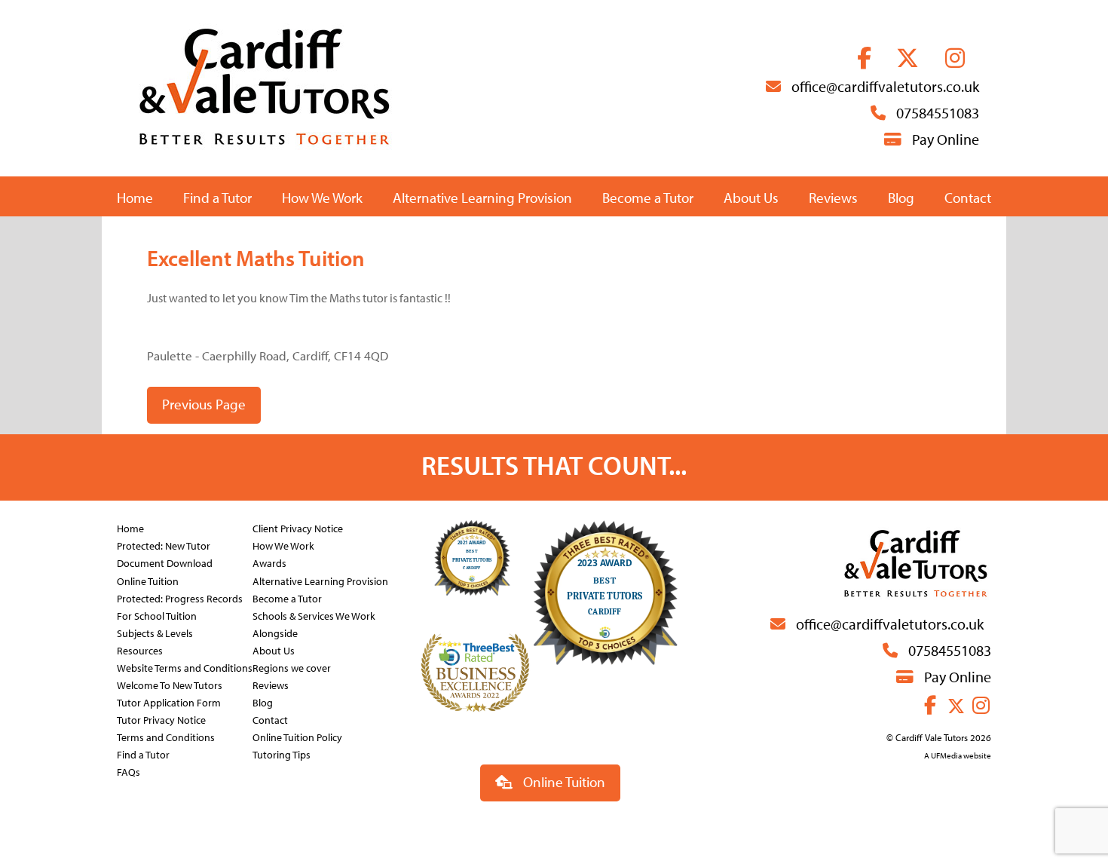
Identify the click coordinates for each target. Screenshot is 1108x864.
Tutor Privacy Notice (161, 719)
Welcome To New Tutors (169, 685)
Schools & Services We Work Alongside (314, 624)
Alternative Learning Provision (482, 197)
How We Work (322, 197)
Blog (901, 197)
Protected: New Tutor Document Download (165, 554)
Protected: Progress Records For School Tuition (180, 607)
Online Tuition (148, 581)
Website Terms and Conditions (185, 667)
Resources (140, 650)
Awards (269, 563)
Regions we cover (292, 667)
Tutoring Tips (282, 754)
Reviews (833, 197)
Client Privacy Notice (298, 528)
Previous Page (204, 404)
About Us (751, 197)
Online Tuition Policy (297, 737)
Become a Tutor (647, 197)
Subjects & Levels (155, 633)
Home (135, 197)
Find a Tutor (217, 197)
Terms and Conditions (166, 737)
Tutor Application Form (169, 702)
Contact (967, 197)
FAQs (128, 771)
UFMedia (946, 755)
